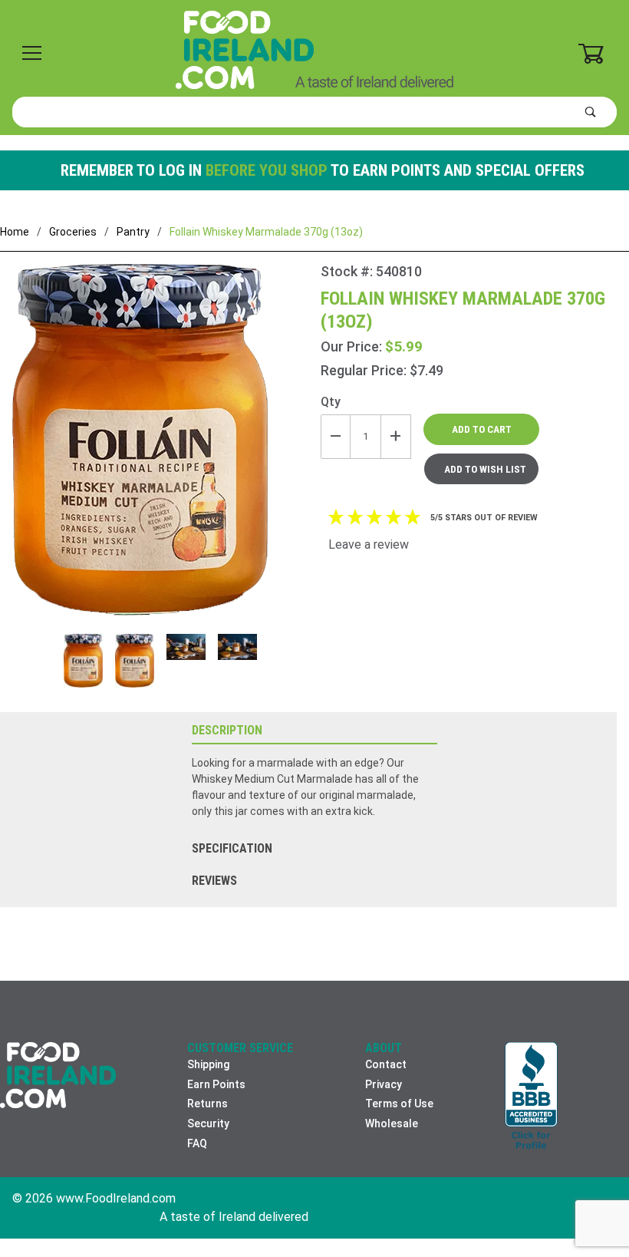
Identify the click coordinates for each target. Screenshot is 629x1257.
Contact (386, 1064)
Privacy (383, 1084)
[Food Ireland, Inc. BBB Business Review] (531, 1097)
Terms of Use (399, 1103)
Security (208, 1123)
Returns (207, 1103)
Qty (331, 401)
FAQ (197, 1143)
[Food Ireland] (314, 49)
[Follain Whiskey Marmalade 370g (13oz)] (160, 449)
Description (227, 730)
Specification (232, 848)
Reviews (214, 880)
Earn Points (216, 1084)
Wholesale (391, 1123)
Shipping (208, 1064)
